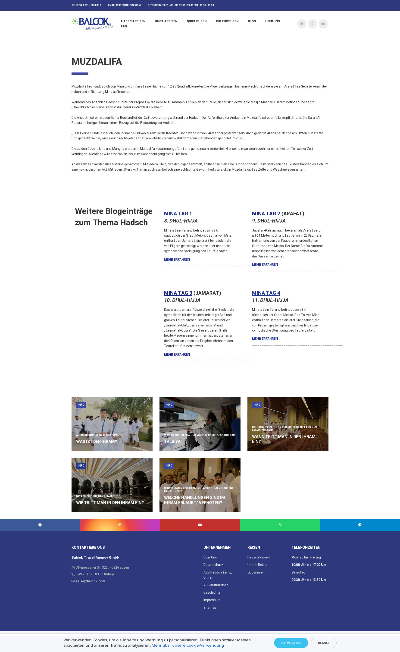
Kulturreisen (227, 21)
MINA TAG (176, 213)
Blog (252, 21)
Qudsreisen (256, 572)
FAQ (124, 26)
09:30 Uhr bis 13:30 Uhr (309, 580)
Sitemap (209, 607)
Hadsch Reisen (133, 21)
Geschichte (212, 592)
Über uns (272, 21)
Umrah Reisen (166, 21)
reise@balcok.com (128, 5)
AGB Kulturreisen (215, 585)
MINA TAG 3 (178, 293)
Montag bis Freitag (306, 557)
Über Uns (210, 557)
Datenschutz (213, 565)
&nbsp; (109, 574)
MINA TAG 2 (266, 213)
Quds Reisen (197, 21)
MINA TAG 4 (266, 293)
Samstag (298, 572)
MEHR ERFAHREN (177, 259)
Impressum (212, 600)
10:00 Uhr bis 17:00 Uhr (309, 565)
